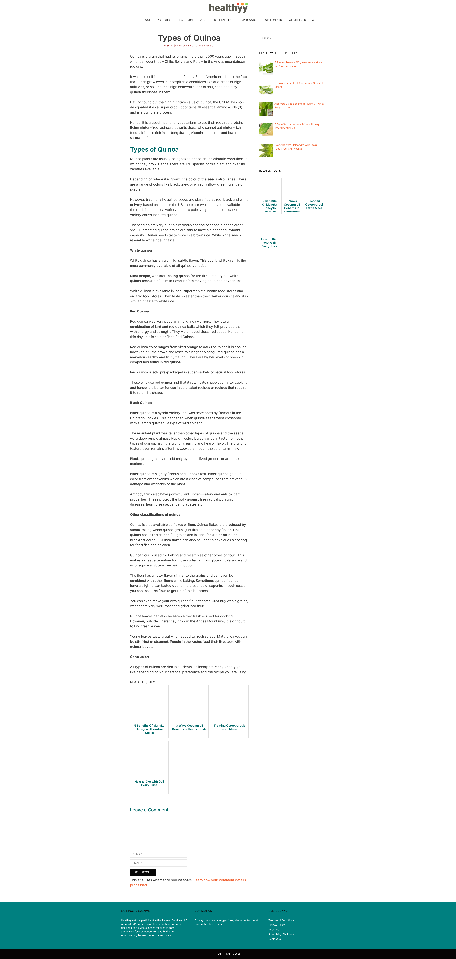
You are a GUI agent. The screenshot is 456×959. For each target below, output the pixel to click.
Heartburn (185, 19)
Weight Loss (297, 19)
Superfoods (248, 19)
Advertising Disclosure (281, 934)
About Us (273, 929)
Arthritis (164, 19)
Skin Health (221, 19)
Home (147, 19)
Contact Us (274, 938)
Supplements (273, 19)
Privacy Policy (276, 924)
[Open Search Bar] (312, 20)
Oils (203, 19)
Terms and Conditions (281, 920)
